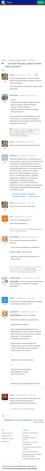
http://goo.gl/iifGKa (33, 229)
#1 (37, 95)
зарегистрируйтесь (25, 420)
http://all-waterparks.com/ (28, 409)
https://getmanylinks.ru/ (16, 134)
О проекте (25, 430)
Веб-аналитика (6, 436)
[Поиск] (34, 2)
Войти (41, 2)
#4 (33, 203)
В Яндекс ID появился (34, 196)
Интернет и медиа (7, 438)
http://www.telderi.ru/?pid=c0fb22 (27, 271)
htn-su (12, 395)
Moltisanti (13, 155)
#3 (36, 156)
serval (12, 75)
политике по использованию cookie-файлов (22, 468)
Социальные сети (7, 433)
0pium (12, 298)
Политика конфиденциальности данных (29, 438)
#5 (31, 217)
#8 (33, 298)
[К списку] (6, 64)
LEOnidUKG (14, 95)
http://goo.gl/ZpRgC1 (20, 231)
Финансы (32, 60)
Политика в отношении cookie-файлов (30, 443)
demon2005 (14, 237)
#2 (33, 142)
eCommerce (5, 441)
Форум (4, 60)
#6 (37, 237)
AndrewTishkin (15, 278)
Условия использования (30, 433)
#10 (34, 395)
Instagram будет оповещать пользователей (24, 194)
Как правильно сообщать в (19, 196)
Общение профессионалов (18, 60)
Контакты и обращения (30, 452)
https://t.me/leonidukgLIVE (22, 130)
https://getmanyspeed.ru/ (22, 135)
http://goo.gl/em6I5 (30, 268)
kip (11, 217)
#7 (39, 278)
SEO (3, 430)
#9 (37, 312)
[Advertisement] (22, 10)
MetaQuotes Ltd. (35, 459)
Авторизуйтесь (9, 420)
